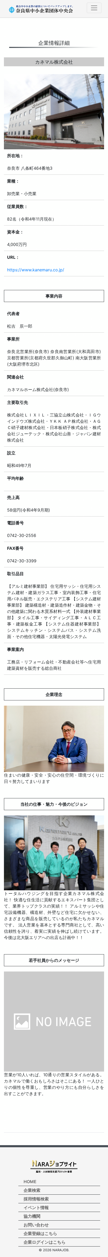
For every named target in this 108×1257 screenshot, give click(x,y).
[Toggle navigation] (94, 8)
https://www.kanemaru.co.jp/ (35, 269)
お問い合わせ (36, 1224)
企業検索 (32, 1190)
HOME (30, 1181)
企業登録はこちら (40, 1233)
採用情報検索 (36, 1198)
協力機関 (32, 1216)
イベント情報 (36, 1207)
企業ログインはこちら (45, 1242)
